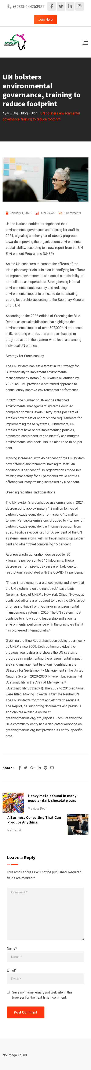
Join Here (45, 19)
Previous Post (37, 808)
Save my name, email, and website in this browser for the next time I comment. (42, 994)
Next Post (14, 830)
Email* (11, 970)
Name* (12, 948)
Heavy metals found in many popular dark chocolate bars (52, 798)
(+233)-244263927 (28, 6)
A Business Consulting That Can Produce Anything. (34, 820)
